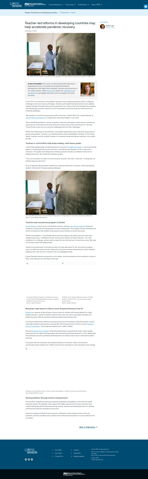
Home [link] (73, 12)
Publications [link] (82, 5)
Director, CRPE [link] (110, 27)
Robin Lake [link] (110, 26)
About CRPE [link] (95, 5)
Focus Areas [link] (69, 5)
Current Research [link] (55, 5)
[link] (146, 6)
